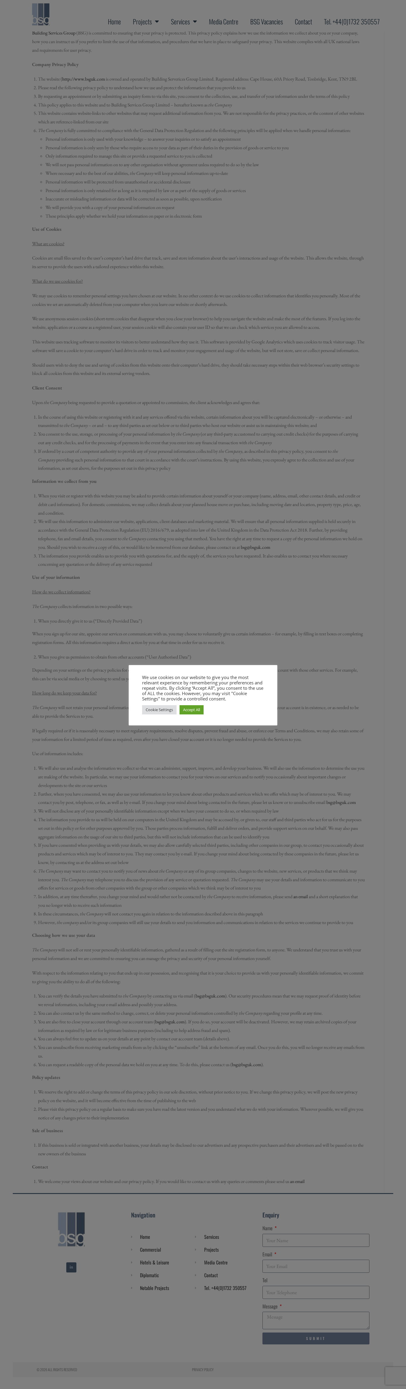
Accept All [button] (191, 709)
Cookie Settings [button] (159, 709)
